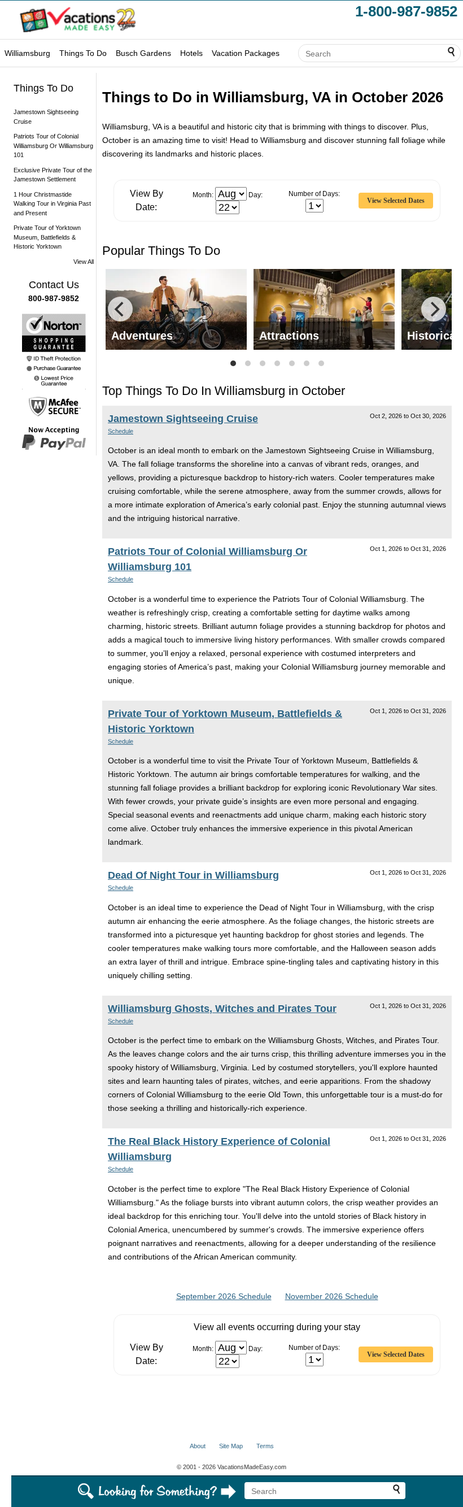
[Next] (433, 309)
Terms (265, 1446)
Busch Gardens (143, 53)
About (198, 1446)
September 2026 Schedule (224, 1296)
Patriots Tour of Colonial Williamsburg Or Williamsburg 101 (53, 145)
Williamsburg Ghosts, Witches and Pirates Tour (222, 1008)
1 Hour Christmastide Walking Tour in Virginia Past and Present (52, 203)
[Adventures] (176, 308)
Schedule (120, 431)
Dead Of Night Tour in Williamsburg (193, 875)
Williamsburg (27, 53)
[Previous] (120, 309)
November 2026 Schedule (331, 1296)
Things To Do (83, 53)
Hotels (191, 53)
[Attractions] (324, 308)
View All (83, 261)
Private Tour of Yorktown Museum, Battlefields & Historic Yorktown (47, 237)
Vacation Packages (245, 53)
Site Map (231, 1446)
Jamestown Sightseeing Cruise (183, 418)
